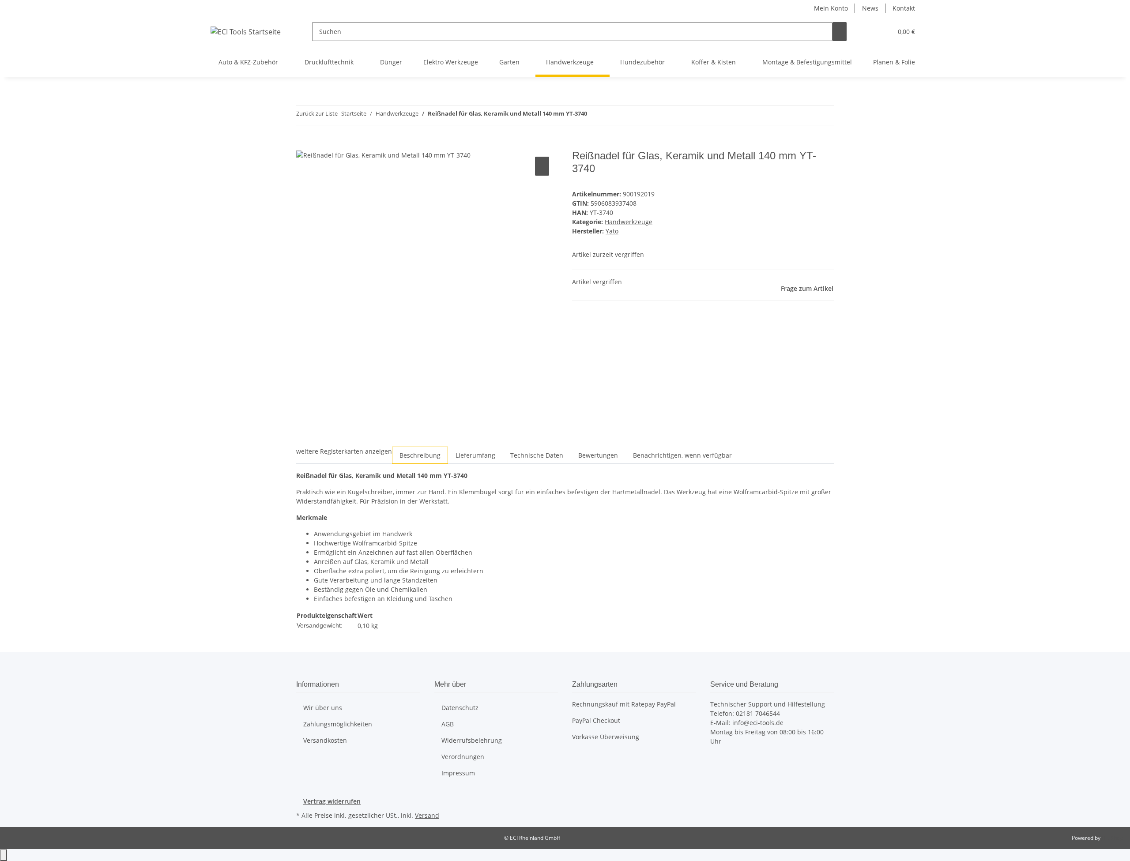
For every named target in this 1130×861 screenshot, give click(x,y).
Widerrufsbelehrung (471, 740)
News (870, 8)
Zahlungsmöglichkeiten (337, 724)
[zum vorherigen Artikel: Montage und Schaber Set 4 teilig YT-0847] (594, 115)
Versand (427, 815)
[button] (868, 31)
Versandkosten (325, 740)
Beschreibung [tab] (420, 455)
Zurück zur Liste (317, 113)
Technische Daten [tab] (536, 455)
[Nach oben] (3, 855)
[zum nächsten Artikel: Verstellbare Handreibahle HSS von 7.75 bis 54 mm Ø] (610, 115)
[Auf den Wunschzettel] (542, 166)
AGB (447, 724)
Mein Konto (831, 8)
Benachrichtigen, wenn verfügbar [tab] (682, 455)
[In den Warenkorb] (303, 145)
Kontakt (904, 8)
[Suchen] (839, 31)
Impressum (458, 773)
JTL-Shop (1112, 838)
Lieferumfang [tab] (475, 455)
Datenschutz (459, 707)
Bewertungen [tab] (598, 455)
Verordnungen (462, 756)
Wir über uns (322, 707)
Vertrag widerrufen (332, 801)
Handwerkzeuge (628, 222)
